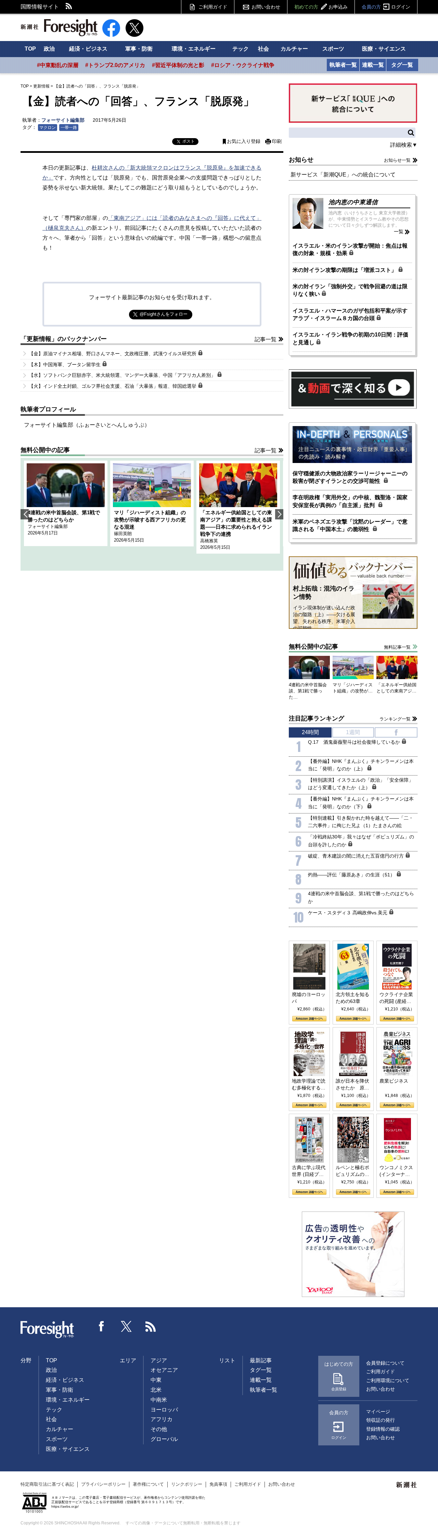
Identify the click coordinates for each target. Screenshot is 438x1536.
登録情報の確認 (383, 1429)
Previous (25, 514)
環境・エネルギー (194, 49)
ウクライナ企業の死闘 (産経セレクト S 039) (396, 998)
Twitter (126, 1326)
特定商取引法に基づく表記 (47, 1484)
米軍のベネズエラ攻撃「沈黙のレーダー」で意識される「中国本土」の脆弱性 (350, 525)
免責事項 (218, 1484)
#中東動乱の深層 (57, 65)
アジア (159, 1360)
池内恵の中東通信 (353, 202)
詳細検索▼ (403, 145)
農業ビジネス (393, 1081)
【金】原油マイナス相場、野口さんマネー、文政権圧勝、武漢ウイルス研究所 (113, 353)
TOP (30, 49)
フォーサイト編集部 (63, 120)
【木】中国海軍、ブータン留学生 (65, 364)
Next (279, 514)
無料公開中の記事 (45, 450)
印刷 (277, 141)
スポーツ (333, 49)
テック (240, 49)
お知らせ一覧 (397, 160)
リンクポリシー (186, 1484)
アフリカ (161, 1419)
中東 (156, 1380)
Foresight (48, 1330)
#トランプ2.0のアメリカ (115, 65)
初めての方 (321, 7)
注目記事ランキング (316, 718)
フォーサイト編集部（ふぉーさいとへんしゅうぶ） (87, 425)
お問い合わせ (266, 7)
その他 (159, 1429)
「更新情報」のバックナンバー (64, 338)
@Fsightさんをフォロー (164, 314)
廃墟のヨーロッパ (308, 998)
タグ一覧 (402, 65)
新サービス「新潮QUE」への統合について (343, 174)
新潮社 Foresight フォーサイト (59, 27)
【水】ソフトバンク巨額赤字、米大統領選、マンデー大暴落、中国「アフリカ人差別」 (123, 375)
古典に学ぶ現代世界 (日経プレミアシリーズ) (308, 1171)
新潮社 (406, 1485)
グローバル (164, 1439)
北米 (156, 1390)
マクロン (47, 127)
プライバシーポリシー (103, 1484)
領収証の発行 (380, 1420)
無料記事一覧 (397, 647)
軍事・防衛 (139, 49)
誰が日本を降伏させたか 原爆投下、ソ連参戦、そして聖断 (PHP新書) (352, 1084)
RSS (69, 7)
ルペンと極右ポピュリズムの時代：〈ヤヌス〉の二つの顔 (352, 1171)
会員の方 (386, 7)
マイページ (378, 1411)
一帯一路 (69, 127)
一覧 (398, 231)
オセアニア (164, 1370)
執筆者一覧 (343, 65)
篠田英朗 (123, 533)
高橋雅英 (209, 540)
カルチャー (294, 49)
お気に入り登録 (243, 141)
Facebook (101, 1326)
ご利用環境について (387, 1380)
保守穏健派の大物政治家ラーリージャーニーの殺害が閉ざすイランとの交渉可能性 (350, 477)
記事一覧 (265, 339)
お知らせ (301, 159)
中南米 (159, 1400)
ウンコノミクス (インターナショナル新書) (396, 1171)
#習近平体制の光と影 (178, 65)
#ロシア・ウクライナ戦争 (242, 65)
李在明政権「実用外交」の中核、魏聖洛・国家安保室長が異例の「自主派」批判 (350, 501)
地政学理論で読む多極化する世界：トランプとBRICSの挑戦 (308, 1084)
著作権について (148, 1484)
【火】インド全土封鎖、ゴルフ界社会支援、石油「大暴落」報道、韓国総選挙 (113, 386)
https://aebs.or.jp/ (65, 1506)
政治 (49, 49)
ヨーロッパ (164, 1410)
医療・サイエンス (384, 49)
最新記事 (261, 1360)
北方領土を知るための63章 (352, 998)
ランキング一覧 (395, 718)
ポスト (188, 141)
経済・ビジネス (88, 49)
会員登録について (385, 1363)
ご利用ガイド (212, 7)
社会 (263, 49)
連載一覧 (373, 65)
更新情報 (41, 86)
